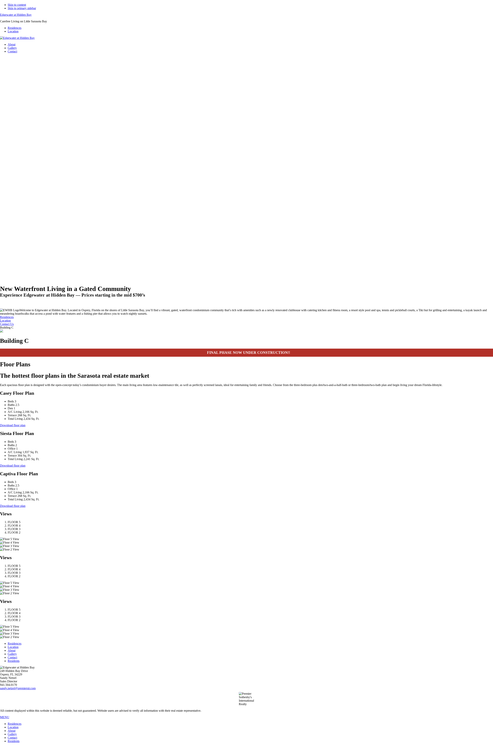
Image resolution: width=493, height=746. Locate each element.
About (11, 650)
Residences (14, 643)
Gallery (12, 654)
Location (13, 647)
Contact (12, 657)
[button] (246, 265)
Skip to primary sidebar (22, 8)
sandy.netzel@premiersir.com (18, 688)
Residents (13, 661)
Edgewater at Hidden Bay (16, 14)
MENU (4, 717)
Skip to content (17, 4)
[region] (246, 165)
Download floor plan (12, 425)
